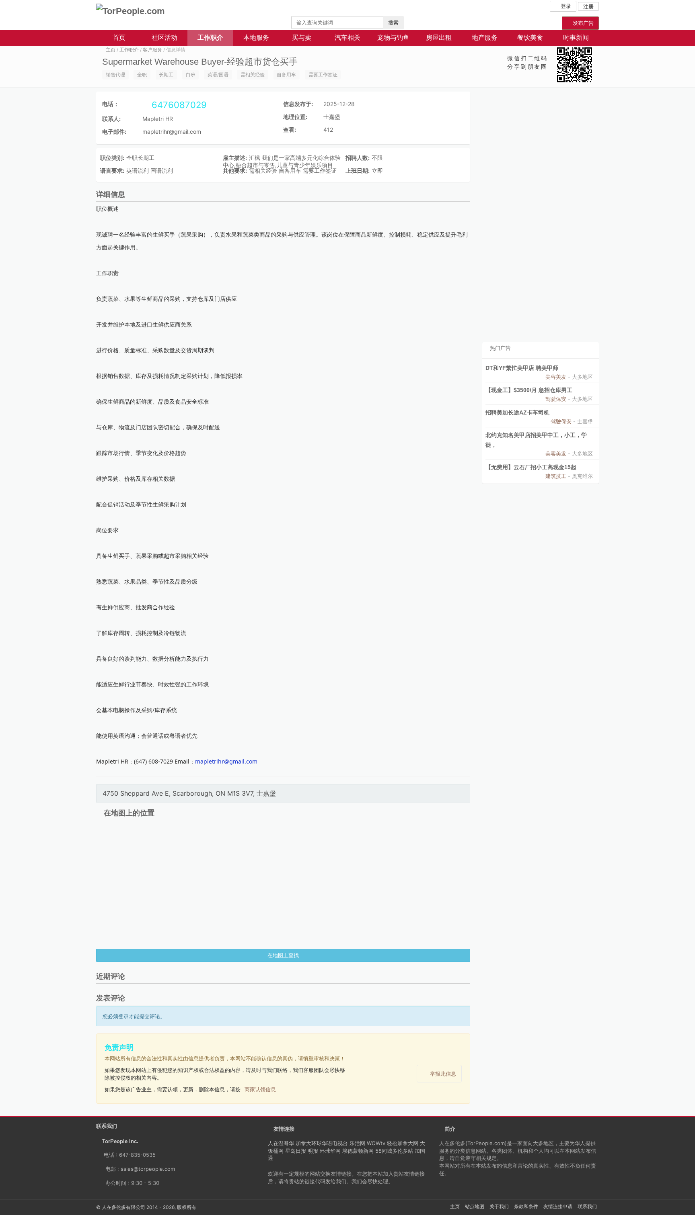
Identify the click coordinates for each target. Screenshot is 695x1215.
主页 (110, 50)
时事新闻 (576, 37)
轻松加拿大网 (402, 1143)
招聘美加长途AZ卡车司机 (517, 412)
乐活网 (357, 1143)
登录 (565, 6)
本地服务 (256, 37)
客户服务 (152, 50)
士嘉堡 (331, 116)
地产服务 (485, 37)
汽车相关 (347, 37)
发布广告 (582, 23)
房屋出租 (439, 37)
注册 (588, 6)
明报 (313, 1151)
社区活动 (164, 37)
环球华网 (330, 1151)
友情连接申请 (557, 1206)
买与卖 (301, 37)
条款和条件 (526, 1206)
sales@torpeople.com (148, 1169)
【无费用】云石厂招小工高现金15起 (530, 467)
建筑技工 (555, 476)
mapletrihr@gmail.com (171, 131)
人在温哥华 (281, 1143)
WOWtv (376, 1143)
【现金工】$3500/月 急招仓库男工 (528, 390)
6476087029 (178, 105)
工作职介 (210, 37)
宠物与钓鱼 (393, 37)
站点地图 (474, 1206)
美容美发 (555, 377)
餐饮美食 (530, 37)
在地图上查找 (283, 955)
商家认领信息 (260, 1089)
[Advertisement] (540, 216)
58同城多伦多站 (394, 1151)
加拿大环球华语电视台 (322, 1143)
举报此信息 (443, 1073)
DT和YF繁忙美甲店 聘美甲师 (521, 368)
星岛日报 (295, 1151)
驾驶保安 (555, 399)
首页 (119, 37)
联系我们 (587, 1206)
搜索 (393, 22)
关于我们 (499, 1206)
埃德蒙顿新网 (358, 1151)
